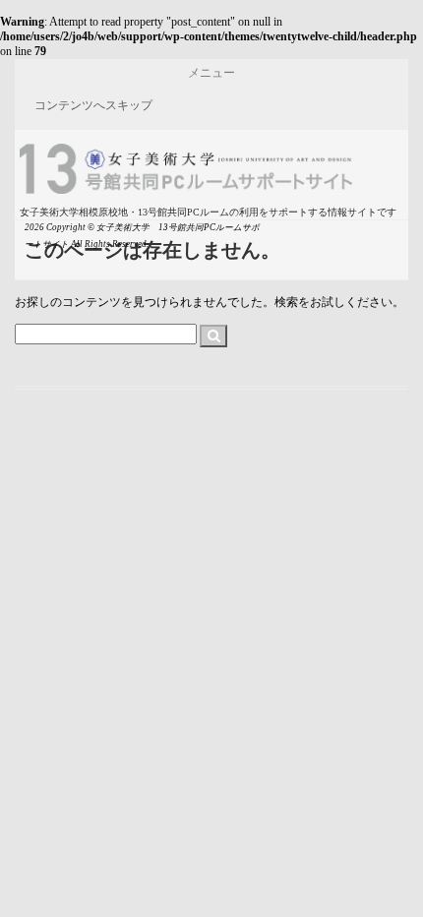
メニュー (211, 73)
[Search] (213, 336)
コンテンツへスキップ (93, 105)
